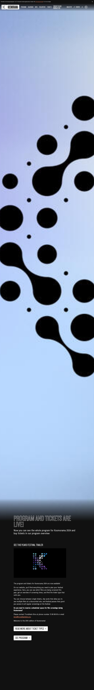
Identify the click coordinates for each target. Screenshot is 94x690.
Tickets (49, 7)
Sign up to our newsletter (57, 7)
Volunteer (42, 7)
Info (36, 7)
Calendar (30, 7)
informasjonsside (39, 1)
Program (23, 7)
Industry (69, 7)
